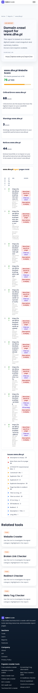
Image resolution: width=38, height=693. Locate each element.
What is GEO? (25, 687)
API (2, 653)
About (3, 650)
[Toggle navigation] (34, 2)
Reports (10, 16)
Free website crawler (9, 667)
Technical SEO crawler (9, 688)
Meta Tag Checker (14, 595)
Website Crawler (13, 536)
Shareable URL (8, 52)
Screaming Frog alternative (26, 668)
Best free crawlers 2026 (27, 674)
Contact (4, 657)
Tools (3, 634)
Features (4, 643)
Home (3, 16)
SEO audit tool (6, 685)
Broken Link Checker (15, 556)
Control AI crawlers (27, 684)
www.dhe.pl (18, 16)
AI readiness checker (28, 678)
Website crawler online (7, 671)
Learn (3, 637)
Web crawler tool (7, 676)
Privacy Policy (6, 660)
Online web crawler (8, 679)
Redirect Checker (13, 575)
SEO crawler (5, 682)
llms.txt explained (26, 681)
